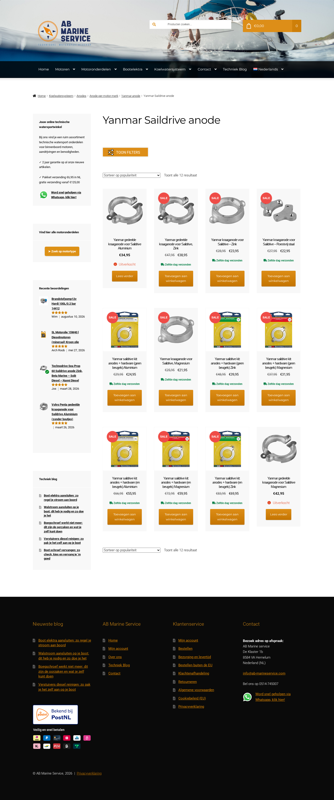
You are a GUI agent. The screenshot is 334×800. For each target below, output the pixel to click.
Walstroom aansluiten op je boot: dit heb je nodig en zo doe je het (64, 511)
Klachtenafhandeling (193, 673)
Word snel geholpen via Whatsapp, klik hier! (66, 195)
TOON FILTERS (128, 152)
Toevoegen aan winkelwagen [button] (176, 278)
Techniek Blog (235, 69)
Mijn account (118, 649)
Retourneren (187, 682)
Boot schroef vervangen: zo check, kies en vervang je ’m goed (62, 554)
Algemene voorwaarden (196, 690)
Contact (204, 69)
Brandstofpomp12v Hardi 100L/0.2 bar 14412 (64, 303)
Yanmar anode (130, 96)
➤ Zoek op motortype (62, 251)
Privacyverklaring (191, 707)
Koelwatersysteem (170, 69)
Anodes (81, 96)
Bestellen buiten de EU (195, 665)
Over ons (115, 657)
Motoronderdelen (96, 69)
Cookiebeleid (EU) (192, 698)
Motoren (62, 69)
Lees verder (124, 276)
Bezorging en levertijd (194, 657)
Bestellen (185, 649)
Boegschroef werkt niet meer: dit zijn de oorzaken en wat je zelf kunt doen (63, 527)
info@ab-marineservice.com (264, 673)
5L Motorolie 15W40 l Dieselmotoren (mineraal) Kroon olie (65, 337)
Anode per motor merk (104, 96)
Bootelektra (132, 69)
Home (43, 69)
